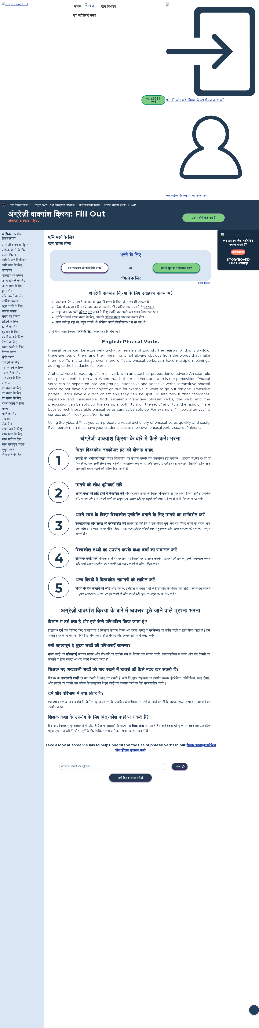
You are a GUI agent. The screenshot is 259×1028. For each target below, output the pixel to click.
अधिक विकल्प (204, 283)
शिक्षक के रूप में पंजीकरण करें (205, 100)
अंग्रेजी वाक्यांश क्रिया (89, 205)
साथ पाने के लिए (11, 439)
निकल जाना (9, 352)
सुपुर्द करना (8, 449)
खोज (178, 766)
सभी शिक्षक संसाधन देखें (130, 777)
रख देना (6, 419)
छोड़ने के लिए (10, 321)
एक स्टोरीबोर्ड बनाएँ (203, 218)
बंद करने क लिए (11, 388)
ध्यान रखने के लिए (13, 347)
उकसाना (7, 270)
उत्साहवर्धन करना (12, 275)
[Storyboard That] (15, 4)
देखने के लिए (9, 342)
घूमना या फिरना (11, 316)
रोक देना (7, 424)
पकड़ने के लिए (10, 362)
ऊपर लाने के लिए (12, 286)
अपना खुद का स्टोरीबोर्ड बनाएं (176, 268)
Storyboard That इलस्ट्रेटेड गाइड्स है (54, 205)
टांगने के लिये (9, 327)
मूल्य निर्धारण (108, 6)
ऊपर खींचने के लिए (13, 281)
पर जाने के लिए (11, 373)
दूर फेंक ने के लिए (12, 337)
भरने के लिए (9, 414)
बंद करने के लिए (11, 393)
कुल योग (7, 291)
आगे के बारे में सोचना (14, 260)
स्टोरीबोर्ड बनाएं (238, 252)
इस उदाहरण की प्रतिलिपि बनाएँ (84, 268)
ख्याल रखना (9, 311)
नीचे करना (8, 357)
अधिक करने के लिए (13, 250)
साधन (77, 6)
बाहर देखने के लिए (13, 403)
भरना (5, 408)
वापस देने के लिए (12, 429)
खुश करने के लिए (12, 306)
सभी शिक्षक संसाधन (19, 205)
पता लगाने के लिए (12, 368)
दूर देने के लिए (10, 332)
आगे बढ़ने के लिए (12, 265)
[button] (91, 6)
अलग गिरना (9, 255)
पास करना (8, 383)
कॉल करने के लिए (12, 296)
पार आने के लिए (11, 378)
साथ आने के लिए (12, 434)
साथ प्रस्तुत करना (13, 444)
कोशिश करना (10, 301)
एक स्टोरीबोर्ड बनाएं (84, 15)
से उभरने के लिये (12, 455)
